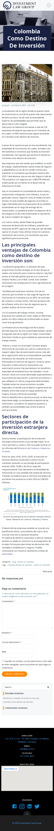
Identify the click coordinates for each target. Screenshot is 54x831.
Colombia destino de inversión (20, 565)
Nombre (6, 632)
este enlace (7, 554)
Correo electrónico (11, 642)
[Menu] (49, 5)
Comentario (8, 601)
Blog (14, 562)
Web (4, 651)
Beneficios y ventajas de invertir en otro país (21, 698)
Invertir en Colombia (25, 562)
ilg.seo (6, 105)
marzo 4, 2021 (20, 105)
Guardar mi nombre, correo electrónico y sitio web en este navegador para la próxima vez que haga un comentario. (27, 664)
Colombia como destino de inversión (18, 702)
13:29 (32, 105)
